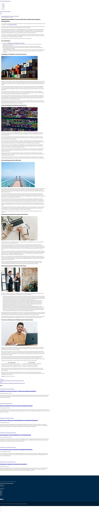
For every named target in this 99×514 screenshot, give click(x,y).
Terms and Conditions (24, 503)
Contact (3, 9)
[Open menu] (1, 13)
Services (3, 4)
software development (13, 24)
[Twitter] (1, 499)
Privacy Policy (18, 503)
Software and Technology (14, 16)
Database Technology (10, 418)
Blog (0, 494)
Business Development (5, 16)
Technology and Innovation (11, 447)
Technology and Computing (11, 432)
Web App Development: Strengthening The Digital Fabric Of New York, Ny (12, 383)
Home (3, 3)
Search (3, 5)
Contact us (3, 376)
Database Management (10, 389)
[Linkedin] (2, 499)
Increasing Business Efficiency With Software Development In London (12, 380)
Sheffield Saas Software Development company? (15, 43)
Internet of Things (9, 403)
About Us (1, 493)
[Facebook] (0, 499)
